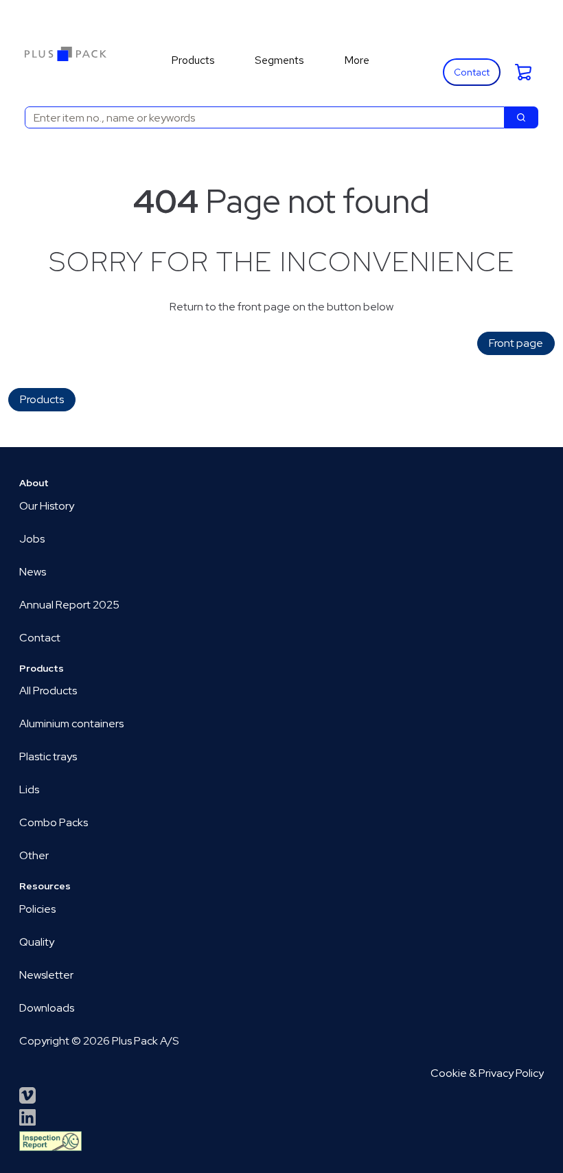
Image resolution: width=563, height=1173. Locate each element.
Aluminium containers (71, 723)
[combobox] (259, 117)
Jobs (32, 539)
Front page (516, 343)
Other (34, 855)
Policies (37, 909)
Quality (36, 942)
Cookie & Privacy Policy (487, 1073)
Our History (46, 506)
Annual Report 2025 (69, 604)
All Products (48, 690)
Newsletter (46, 975)
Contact (472, 72)
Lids (29, 789)
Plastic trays (48, 756)
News (32, 572)
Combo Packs (53, 822)
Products (42, 399)
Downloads (46, 1008)
